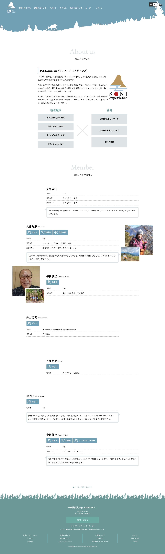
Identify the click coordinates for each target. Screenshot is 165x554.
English (135, 541)
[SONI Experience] (11, 8)
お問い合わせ (82, 520)
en (155, 4)
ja (151, 4)
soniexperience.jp (81, 546)
